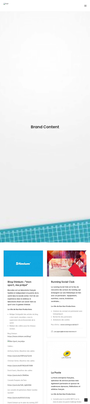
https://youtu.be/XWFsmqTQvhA (20, 356)
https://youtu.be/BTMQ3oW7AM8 (20, 365)
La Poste (56, 373)
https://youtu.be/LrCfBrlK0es (18, 375)
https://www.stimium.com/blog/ (19, 336)
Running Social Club (62, 282)
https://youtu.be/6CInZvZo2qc (19, 398)
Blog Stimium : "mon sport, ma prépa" (19, 283)
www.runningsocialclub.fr (69, 324)
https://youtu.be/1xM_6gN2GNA (19, 385)
